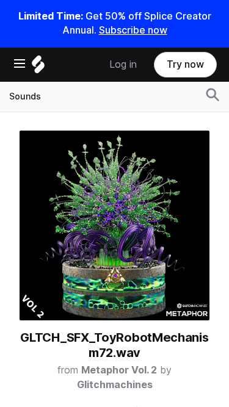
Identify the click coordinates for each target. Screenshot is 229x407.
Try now (185, 64)
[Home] (38, 67)
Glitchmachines (115, 385)
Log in (123, 64)
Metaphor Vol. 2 (119, 370)
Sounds (25, 96)
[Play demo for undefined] (115, 225)
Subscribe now (133, 30)
